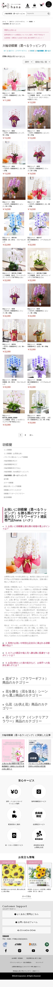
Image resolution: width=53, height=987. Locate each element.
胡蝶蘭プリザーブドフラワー (14, 493)
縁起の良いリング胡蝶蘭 (12, 486)
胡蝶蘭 (32, 51)
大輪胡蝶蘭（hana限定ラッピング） (17, 472)
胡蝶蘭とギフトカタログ (12, 490)
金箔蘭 (6, 479)
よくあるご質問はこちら (28, 914)
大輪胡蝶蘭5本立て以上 (12, 468)
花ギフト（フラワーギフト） (18, 51)
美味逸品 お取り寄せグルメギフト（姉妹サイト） (26, 971)
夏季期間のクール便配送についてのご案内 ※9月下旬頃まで (24, 35)
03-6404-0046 (28, 930)
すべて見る (26, 896)
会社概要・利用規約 (17, 958)
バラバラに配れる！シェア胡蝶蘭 (16, 457)
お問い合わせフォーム (28, 922)
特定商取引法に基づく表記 (33, 958)
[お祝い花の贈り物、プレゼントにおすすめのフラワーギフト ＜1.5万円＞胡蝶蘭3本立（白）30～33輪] (26, 553)
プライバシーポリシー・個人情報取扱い (21, 962)
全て (5, 51)
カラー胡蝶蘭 (8, 483)
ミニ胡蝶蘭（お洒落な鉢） (13, 453)
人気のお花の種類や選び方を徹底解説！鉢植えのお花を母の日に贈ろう (13, 766)
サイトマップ (39, 962)
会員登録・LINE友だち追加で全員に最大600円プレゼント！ (24, 38)
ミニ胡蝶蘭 (8, 450)
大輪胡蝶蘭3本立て (10, 464)
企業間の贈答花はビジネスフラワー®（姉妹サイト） (26, 966)
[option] (13, 876)
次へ (31, 435)
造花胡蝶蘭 (8, 497)
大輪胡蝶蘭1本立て (10, 461)
